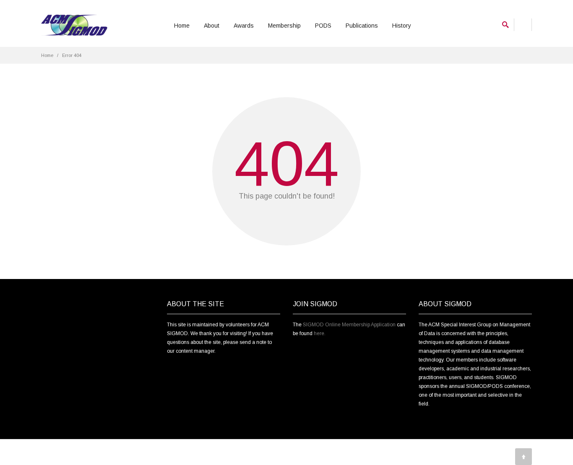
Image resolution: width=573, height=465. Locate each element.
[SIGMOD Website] (74, 25)
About (211, 25)
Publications (362, 25)
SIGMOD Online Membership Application (349, 325)
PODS (323, 25)
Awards (244, 25)
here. (320, 333)
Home (182, 25)
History (401, 25)
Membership (284, 25)
